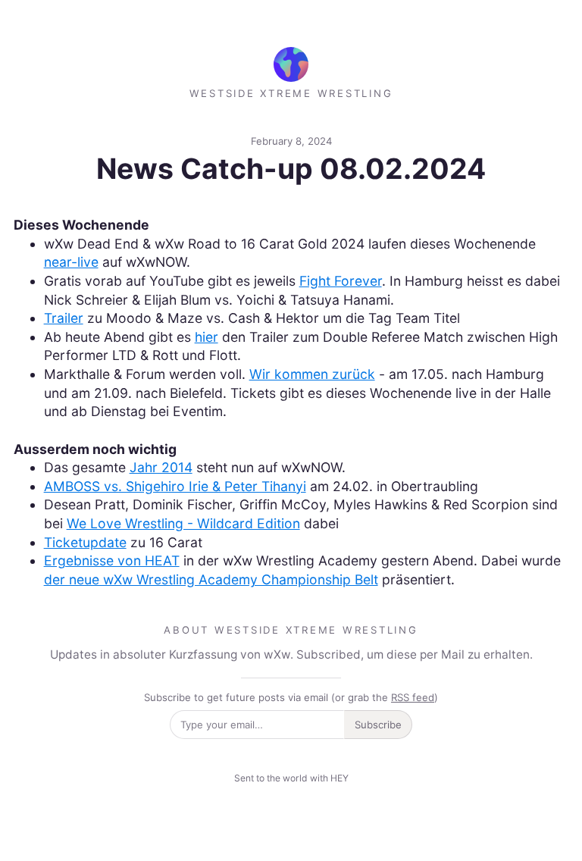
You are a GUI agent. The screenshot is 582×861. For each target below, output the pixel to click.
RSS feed (412, 697)
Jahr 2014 (161, 467)
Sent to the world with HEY (291, 778)
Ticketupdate (85, 542)
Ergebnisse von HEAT (112, 560)
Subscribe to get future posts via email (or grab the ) (291, 697)
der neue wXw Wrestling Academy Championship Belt (211, 579)
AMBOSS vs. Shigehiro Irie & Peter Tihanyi (175, 486)
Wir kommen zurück (312, 374)
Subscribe (378, 725)
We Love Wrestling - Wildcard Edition (183, 523)
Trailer (63, 318)
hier (206, 337)
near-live (71, 262)
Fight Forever (340, 281)
